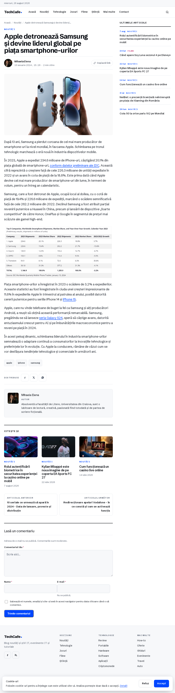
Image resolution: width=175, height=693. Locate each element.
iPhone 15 (69, 299)
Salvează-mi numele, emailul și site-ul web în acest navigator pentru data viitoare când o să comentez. (59, 603)
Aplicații (103, 661)
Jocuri (73, 11)
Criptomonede (106, 666)
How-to (141, 640)
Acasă (32, 11)
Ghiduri (141, 650)
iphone (21, 362)
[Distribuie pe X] (33, 377)
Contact (124, 11)
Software (103, 655)
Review (102, 640)
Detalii (123, 685)
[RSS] (15, 655)
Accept (161, 683)
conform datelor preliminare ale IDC (74, 165)
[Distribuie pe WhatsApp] (42, 377)
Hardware (103, 650)
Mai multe (109, 11)
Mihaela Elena (22, 61)
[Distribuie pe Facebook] (25, 377)
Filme (84, 11)
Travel (140, 661)
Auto (140, 666)
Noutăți (44, 11)
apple (9, 362)
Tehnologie (59, 11)
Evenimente (143, 655)
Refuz (145, 683)
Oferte (141, 645)
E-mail (61, 581)
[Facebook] (7, 655)
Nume (8, 581)
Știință (95, 11)
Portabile (103, 645)
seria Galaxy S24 (51, 318)
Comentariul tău (14, 547)
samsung (35, 362)
